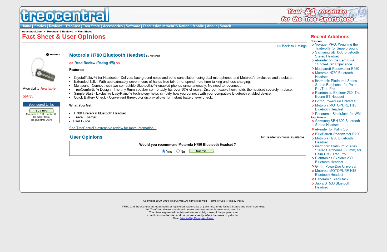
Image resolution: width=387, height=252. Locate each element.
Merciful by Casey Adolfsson (197, 218)
